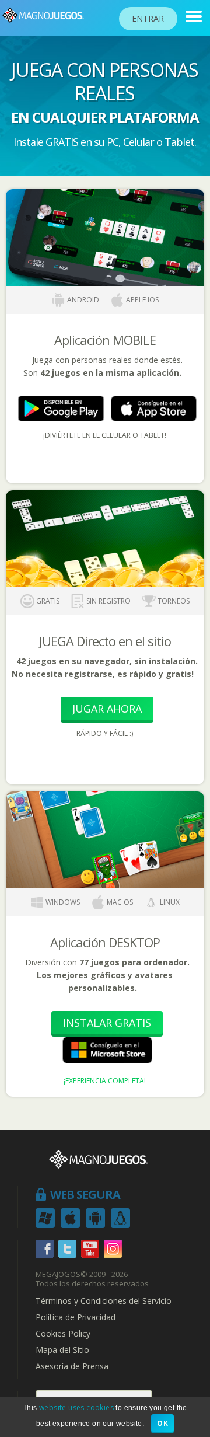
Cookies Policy (63, 1333)
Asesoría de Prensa (72, 1366)
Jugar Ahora (107, 709)
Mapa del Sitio (62, 1350)
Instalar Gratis (107, 1023)
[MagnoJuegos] (193, 16)
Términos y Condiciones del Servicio (104, 1301)
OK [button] (162, 1423)
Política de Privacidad (76, 1317)
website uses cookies (76, 1407)
